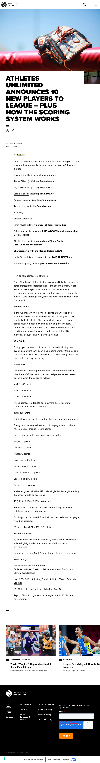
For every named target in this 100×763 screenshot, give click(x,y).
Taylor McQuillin (22, 187)
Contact (23, 709)
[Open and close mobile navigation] (95, 5)
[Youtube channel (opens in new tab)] (56, 720)
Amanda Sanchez (23, 200)
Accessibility (44, 714)
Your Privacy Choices (58, 759)
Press (8, 712)
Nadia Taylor (20, 257)
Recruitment (25, 704)
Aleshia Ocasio (21, 241)
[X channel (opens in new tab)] (51, 720)
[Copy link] (13, 130)
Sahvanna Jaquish (23, 231)
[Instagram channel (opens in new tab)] (39, 720)
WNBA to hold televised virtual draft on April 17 (37, 589)
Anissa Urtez (20, 206)
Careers (9, 717)
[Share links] (7, 130)
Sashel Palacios (21, 193)
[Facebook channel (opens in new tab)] (45, 720)
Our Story (8, 705)
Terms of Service (46, 704)
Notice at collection (33, 759)
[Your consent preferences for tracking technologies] (4, 758)
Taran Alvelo (20, 224)
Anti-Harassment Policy (25, 717)
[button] (84, 4)
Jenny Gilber (20, 181)
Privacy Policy (45, 709)
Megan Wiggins (21, 263)
